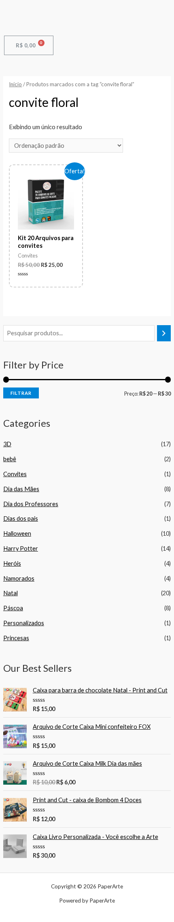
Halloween (17, 533)
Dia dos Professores (30, 503)
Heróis (12, 563)
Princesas (16, 638)
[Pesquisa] (164, 333)
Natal (10, 593)
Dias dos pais (20, 518)
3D (7, 444)
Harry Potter (20, 548)
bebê (9, 459)
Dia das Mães (21, 488)
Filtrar (21, 393)
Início (15, 84)
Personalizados (23, 623)
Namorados (18, 578)
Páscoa (13, 608)
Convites (15, 474)
